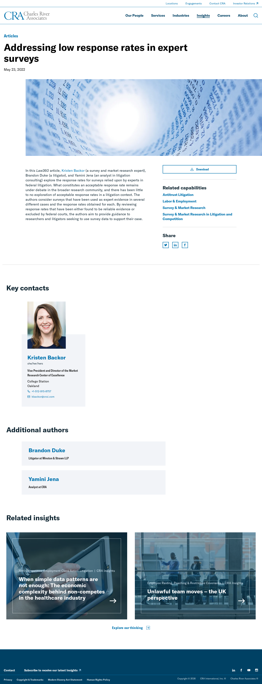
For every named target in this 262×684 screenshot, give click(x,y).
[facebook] (241, 670)
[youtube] (248, 670)
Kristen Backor (73, 170)
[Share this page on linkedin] (175, 245)
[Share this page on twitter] (166, 245)
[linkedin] (233, 670)
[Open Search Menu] (256, 15)
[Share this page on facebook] (185, 245)
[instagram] (256, 670)
